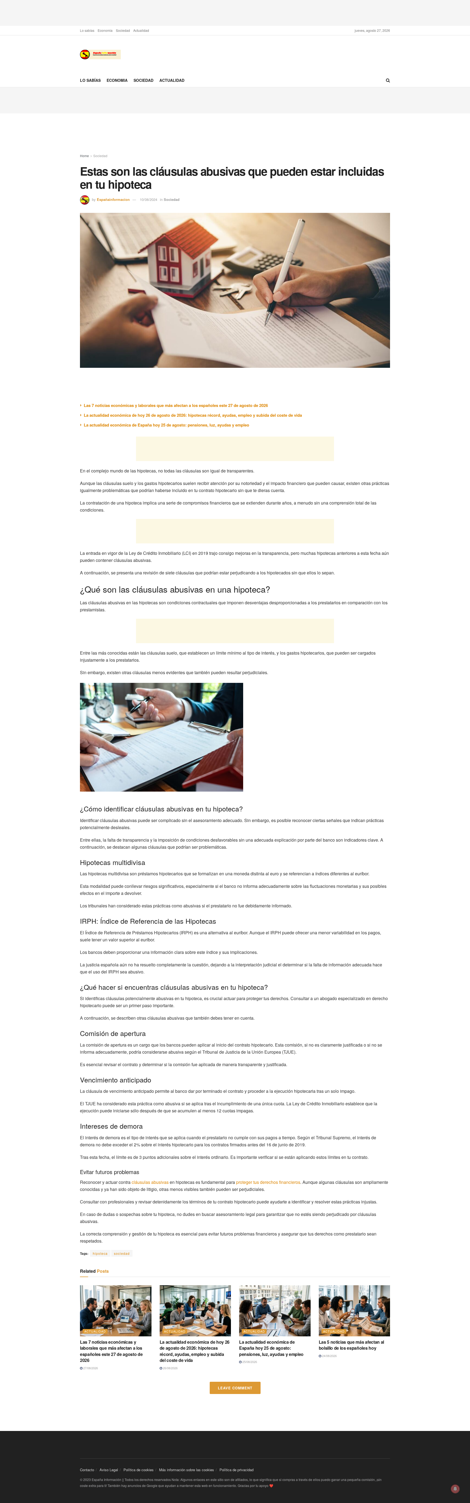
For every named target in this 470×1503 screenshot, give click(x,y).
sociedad (122, 1253)
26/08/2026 (170, 1368)
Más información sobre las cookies (186, 1469)
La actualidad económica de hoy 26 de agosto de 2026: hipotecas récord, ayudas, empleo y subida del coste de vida (193, 415)
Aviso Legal (109, 1469)
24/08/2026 (329, 1355)
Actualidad (141, 30)
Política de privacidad (236, 1469)
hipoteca (100, 1253)
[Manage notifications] (455, 1489)
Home (84, 155)
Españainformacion (113, 199)
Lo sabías (87, 30)
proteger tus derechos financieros (268, 1182)
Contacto (87, 1469)
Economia (105, 30)
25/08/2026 (249, 1361)
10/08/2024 (148, 199)
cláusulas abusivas (150, 1182)
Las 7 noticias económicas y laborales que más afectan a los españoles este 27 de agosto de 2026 (176, 405)
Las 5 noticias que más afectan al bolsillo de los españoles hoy (351, 1345)
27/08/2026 (90, 1368)
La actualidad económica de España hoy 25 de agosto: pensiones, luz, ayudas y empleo (166, 425)
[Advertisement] (235, 12)
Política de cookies (138, 1469)
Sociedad (123, 30)
